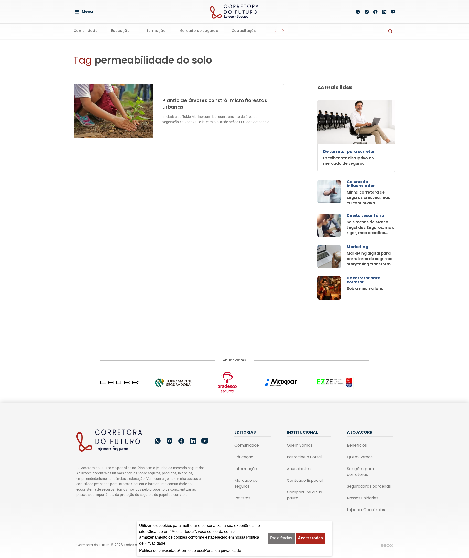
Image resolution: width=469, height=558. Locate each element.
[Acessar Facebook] (375, 11)
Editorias (245, 432)
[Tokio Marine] (181, 383)
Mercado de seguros (198, 31)
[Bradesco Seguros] (234, 382)
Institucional (302, 432)
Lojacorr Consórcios (366, 510)
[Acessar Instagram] (366, 11)
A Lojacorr (359, 432)
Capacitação (244, 31)
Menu (87, 11)
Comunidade (85, 31)
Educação (120, 31)
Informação (154, 31)
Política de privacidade (159, 550)
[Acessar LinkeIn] (384, 11)
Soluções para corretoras (360, 471)
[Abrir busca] (346, 11)
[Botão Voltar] (275, 30)
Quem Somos (299, 445)
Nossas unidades (362, 498)
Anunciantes (299, 468)
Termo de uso (191, 550)
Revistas (242, 498)
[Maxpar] (288, 382)
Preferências (281, 538)
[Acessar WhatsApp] (357, 11)
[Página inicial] (109, 440)
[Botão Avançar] (283, 30)
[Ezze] (342, 382)
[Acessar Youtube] (393, 11)
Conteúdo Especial (305, 480)
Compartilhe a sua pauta (304, 495)
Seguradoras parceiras (369, 486)
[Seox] (387, 545)
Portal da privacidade (222, 550)
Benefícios (357, 445)
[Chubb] (127, 382)
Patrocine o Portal (304, 457)
